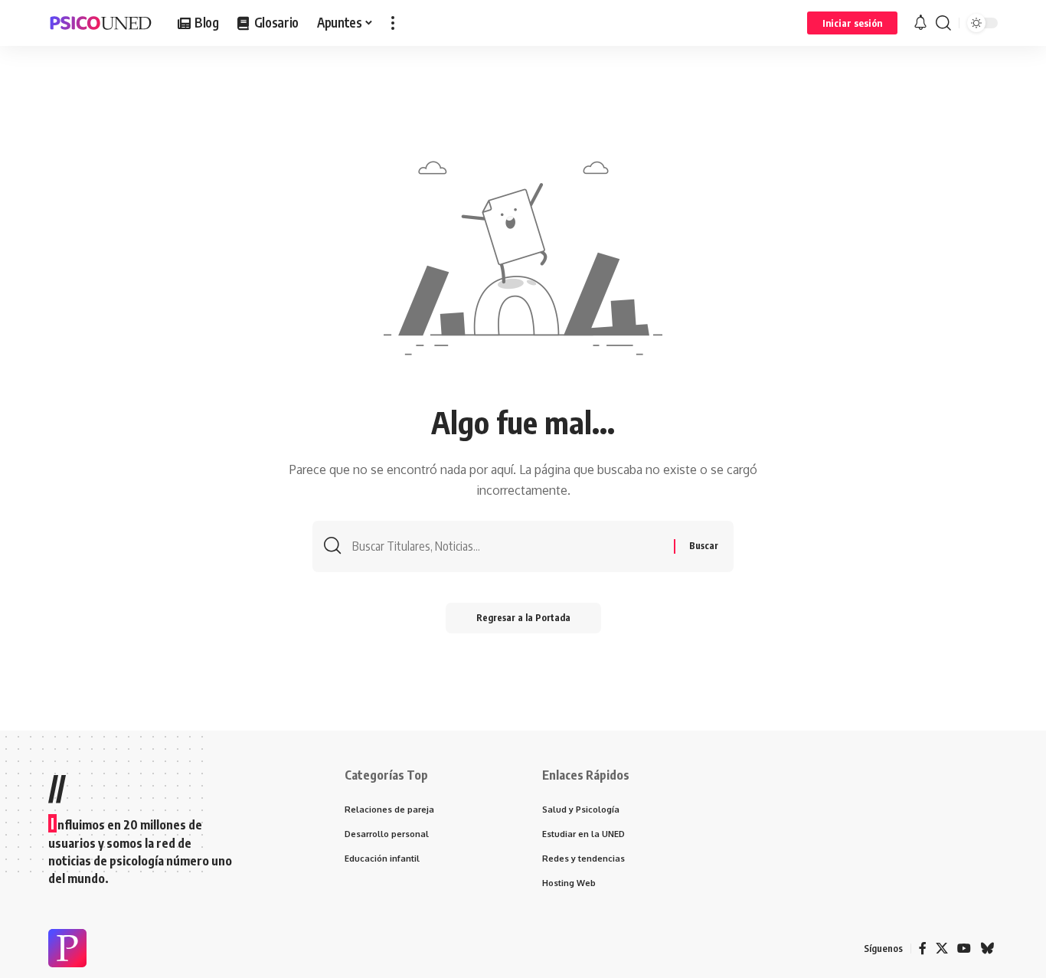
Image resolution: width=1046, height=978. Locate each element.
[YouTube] (964, 948)
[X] (942, 948)
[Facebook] (922, 948)
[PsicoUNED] (100, 23)
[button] (393, 23)
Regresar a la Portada (523, 617)
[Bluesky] (987, 948)
